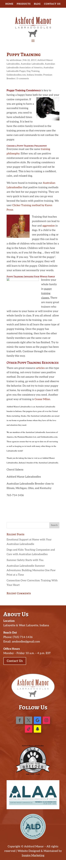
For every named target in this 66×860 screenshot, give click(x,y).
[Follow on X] (28, 720)
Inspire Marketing (33, 855)
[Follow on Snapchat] (37, 729)
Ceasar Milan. (43, 399)
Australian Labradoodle (32, 64)
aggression (48, 225)
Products (24, 4)
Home (9, 4)
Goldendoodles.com (16, 74)
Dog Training (33, 71)
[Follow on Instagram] (46, 720)
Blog (37, 4)
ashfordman (15, 60)
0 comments (23, 78)
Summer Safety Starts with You (25, 560)
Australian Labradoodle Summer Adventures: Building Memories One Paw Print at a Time (31, 570)
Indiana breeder (34, 74)
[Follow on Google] (37, 720)
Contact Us (52, 4)
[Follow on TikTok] (28, 729)
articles (40, 368)
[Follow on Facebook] (19, 720)
